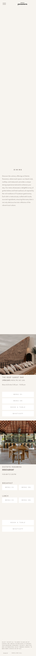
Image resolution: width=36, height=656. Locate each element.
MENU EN (18, 400)
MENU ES (18, 394)
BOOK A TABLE (18, 407)
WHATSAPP (18, 413)
